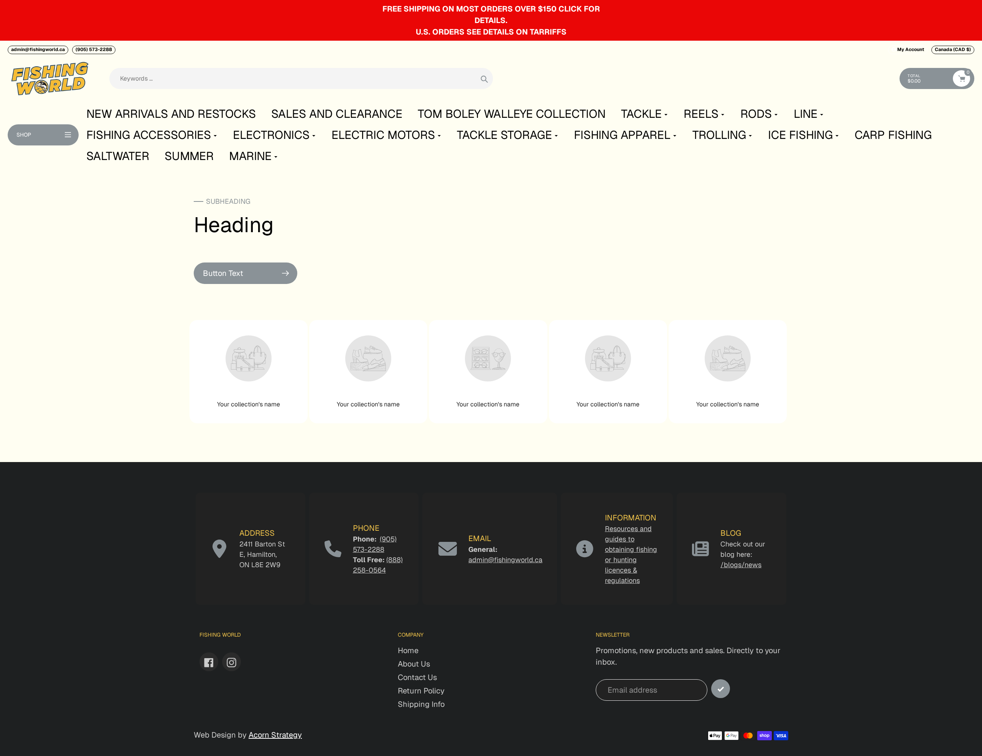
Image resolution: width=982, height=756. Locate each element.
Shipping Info (421, 704)
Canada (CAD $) (953, 49)
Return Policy (421, 691)
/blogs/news (740, 564)
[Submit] (720, 688)
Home (408, 650)
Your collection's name (248, 404)
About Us (414, 664)
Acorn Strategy (275, 735)
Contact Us (417, 677)
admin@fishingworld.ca (38, 49)
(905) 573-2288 (94, 49)
